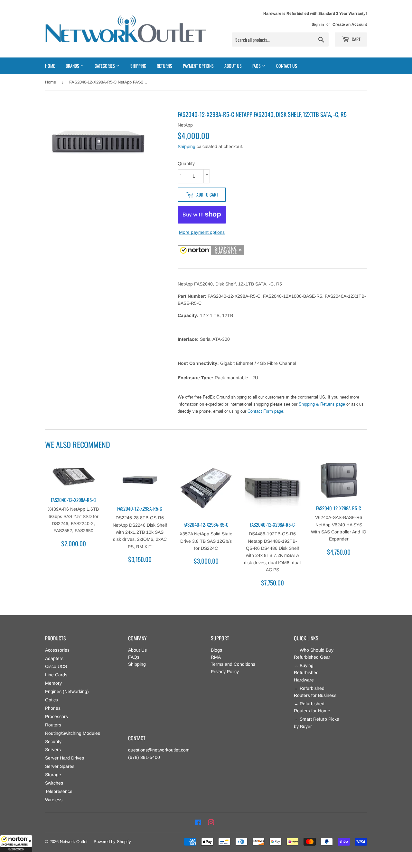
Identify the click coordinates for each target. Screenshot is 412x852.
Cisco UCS (56, 666)
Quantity (186, 163)
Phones (53, 708)
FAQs (133, 657)
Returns (164, 65)
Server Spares (59, 766)
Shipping (138, 65)
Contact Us (286, 65)
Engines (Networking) (67, 691)
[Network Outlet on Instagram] (211, 822)
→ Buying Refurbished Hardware (306, 672)
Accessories (57, 650)
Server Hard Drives (64, 757)
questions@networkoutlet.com (159, 749)
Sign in (318, 24)
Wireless (53, 799)
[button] (16, 843)
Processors (56, 716)
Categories (105, 65)
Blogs (216, 650)
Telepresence (58, 791)
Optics (51, 699)
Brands (73, 65)
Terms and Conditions (233, 664)
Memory (53, 683)
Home (50, 65)
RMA (216, 657)
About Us (233, 65)
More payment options (202, 232)
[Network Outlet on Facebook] (198, 822)
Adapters (54, 658)
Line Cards (56, 674)
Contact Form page (265, 411)
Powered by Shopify (112, 841)
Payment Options (198, 65)
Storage (53, 774)
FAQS (257, 65)
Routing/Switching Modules (72, 733)
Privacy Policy (225, 671)
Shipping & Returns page (322, 404)
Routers (53, 724)
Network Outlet (74, 841)
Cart (355, 39)
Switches (54, 783)
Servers (53, 749)
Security (53, 741)
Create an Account (349, 24)
